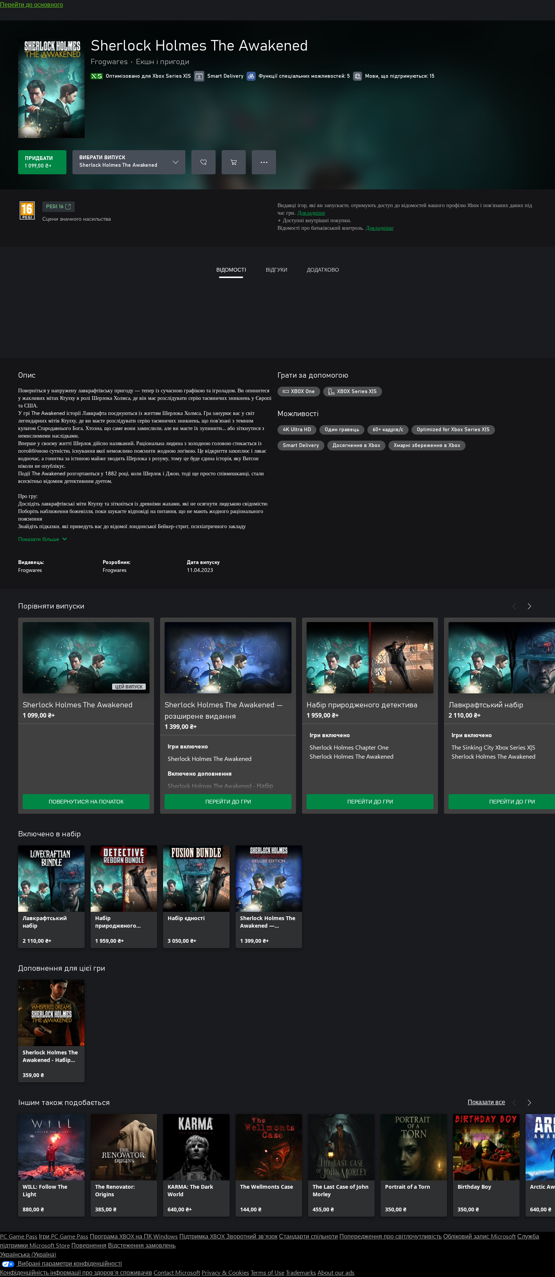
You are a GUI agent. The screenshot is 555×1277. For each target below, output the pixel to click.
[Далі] (529, 606)
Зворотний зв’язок (252, 1236)
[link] (51, 896)
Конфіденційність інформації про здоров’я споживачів (76, 1272)
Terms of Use (267, 1272)
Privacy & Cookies (225, 1272)
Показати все (486, 1102)
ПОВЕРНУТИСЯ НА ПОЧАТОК (86, 801)
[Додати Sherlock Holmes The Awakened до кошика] (234, 162)
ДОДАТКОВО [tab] (323, 269)
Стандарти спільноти (308, 1236)
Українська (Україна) (28, 1254)
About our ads (336, 1272)
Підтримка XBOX (202, 1236)
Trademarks (301, 1272)
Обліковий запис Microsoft (479, 1236)
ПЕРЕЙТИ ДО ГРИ (228, 801)
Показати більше (38, 538)
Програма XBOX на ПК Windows (134, 1236)
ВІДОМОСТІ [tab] (231, 269)
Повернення (88, 1245)
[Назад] (514, 606)
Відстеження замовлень (142, 1245)
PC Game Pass (18, 1236)
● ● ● (264, 162)
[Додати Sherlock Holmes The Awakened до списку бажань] (203, 162)
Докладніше (311, 212)
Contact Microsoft (177, 1272)
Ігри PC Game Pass (63, 1236)
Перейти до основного (31, 4)
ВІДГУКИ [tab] (276, 269)
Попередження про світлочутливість (390, 1236)
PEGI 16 (54, 206)
